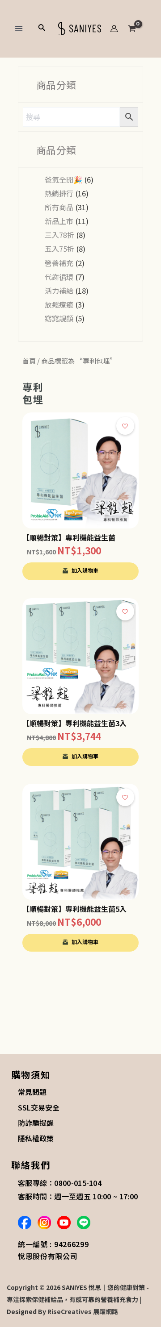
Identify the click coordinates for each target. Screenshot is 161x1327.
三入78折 (59, 234)
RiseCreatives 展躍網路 (82, 1311)
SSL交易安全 (38, 1107)
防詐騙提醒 (36, 1122)
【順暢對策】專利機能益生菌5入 (74, 908)
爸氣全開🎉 (63, 179)
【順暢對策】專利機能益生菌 (68, 537)
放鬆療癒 (59, 304)
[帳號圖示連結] (114, 29)
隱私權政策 (36, 1138)
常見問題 (32, 1091)
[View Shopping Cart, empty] (139, 29)
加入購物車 (85, 570)
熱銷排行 (59, 193)
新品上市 (59, 221)
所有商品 (59, 207)
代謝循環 (59, 276)
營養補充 (59, 263)
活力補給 (59, 290)
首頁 (29, 361)
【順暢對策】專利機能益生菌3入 (74, 723)
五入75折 (59, 248)
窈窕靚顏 (59, 318)
